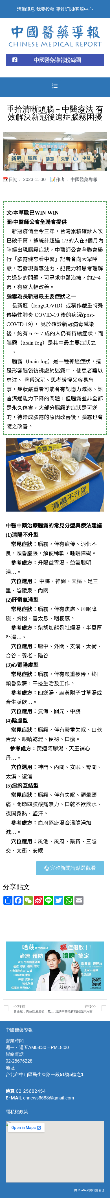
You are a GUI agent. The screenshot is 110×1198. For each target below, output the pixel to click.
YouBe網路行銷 (88, 1190)
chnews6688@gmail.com (48, 1098)
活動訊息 (26, 9)
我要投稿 (45, 9)
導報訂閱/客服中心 (74, 9)
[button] (55, 60)
